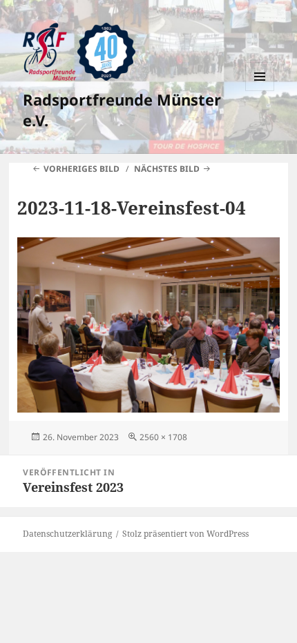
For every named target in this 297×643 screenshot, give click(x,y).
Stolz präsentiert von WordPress (185, 534)
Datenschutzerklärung (67, 534)
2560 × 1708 (163, 437)
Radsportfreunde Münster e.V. (122, 109)
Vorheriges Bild (81, 169)
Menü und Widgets (260, 90)
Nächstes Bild (167, 169)
